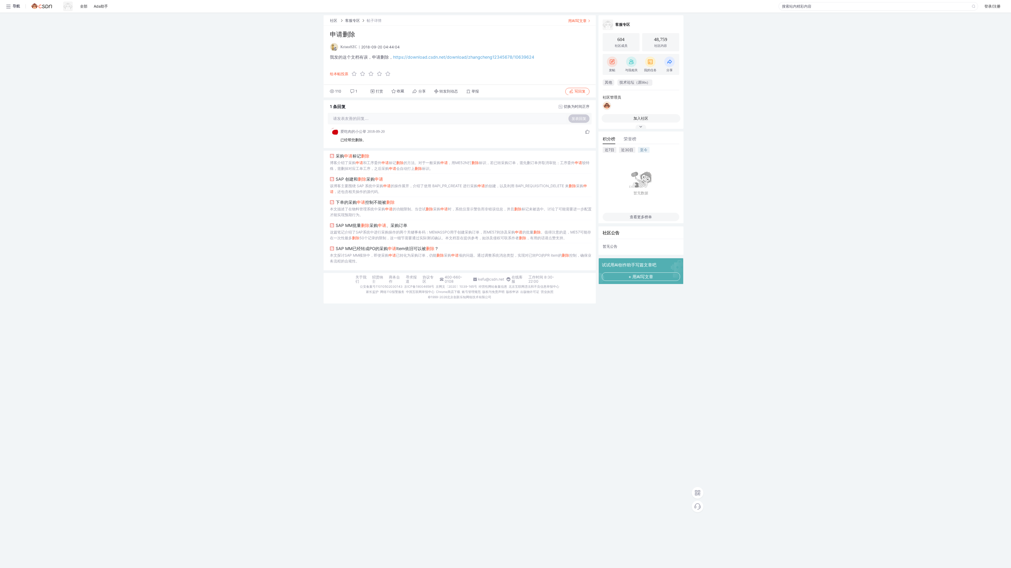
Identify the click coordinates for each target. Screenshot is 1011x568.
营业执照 (547, 292)
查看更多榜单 (641, 217)
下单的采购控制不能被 (365, 202)
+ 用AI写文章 (640, 276)
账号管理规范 (471, 292)
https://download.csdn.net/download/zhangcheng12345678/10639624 (463, 57)
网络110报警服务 (392, 292)
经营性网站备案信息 (493, 286)
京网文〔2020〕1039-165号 (456, 286)
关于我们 (360, 279)
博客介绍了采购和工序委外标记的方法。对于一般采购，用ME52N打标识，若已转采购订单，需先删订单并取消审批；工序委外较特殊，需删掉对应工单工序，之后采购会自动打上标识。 (459, 165)
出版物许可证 (529, 292)
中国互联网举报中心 (420, 292)
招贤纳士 (377, 279)
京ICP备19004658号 (419, 286)
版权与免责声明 (493, 292)
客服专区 (352, 20)
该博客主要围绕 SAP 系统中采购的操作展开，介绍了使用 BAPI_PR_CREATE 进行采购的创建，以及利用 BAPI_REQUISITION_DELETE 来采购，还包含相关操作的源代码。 (458, 189)
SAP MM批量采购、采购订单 (371, 225)
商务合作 (394, 279)
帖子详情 (374, 20)
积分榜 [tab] (609, 138)
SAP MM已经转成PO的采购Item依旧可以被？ (387, 248)
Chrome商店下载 (448, 292)
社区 (334, 20)
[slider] (372, 74)
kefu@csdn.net (491, 279)
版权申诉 (512, 292)
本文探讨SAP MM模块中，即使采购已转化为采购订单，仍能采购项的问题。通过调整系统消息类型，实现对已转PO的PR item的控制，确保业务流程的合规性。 (460, 258)
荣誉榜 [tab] (630, 138)
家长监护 (372, 292)
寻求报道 (411, 279)
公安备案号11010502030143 (381, 286)
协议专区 (428, 279)
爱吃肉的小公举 (353, 132)
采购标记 (352, 156)
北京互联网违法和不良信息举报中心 (534, 286)
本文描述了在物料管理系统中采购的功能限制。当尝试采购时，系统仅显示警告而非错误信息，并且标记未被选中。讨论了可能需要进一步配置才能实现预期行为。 (461, 212)
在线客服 (517, 279)
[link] (334, 20)
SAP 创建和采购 (359, 179)
